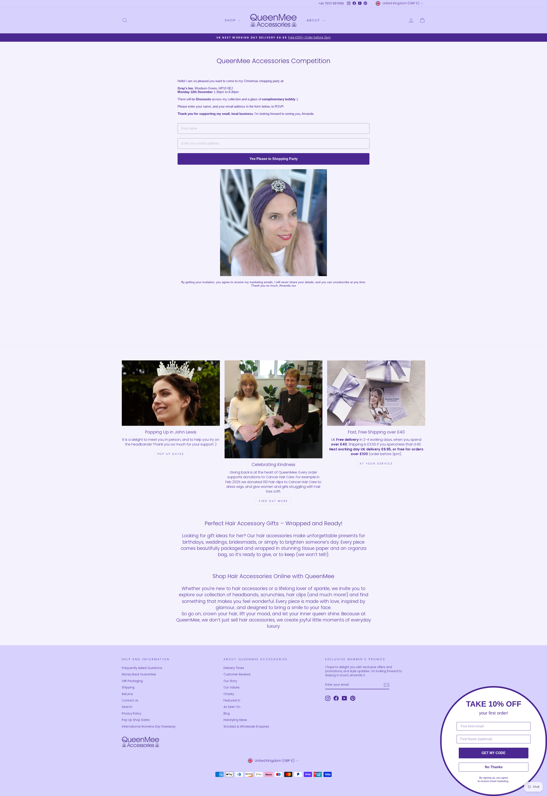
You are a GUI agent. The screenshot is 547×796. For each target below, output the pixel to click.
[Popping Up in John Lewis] (171, 393)
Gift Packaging (132, 681)
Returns (127, 694)
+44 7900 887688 (331, 3)
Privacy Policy (131, 714)
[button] (273, 222)
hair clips (296, 595)
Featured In (232, 700)
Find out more (273, 501)
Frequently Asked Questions (142, 668)
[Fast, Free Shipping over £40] (376, 393)
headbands (245, 595)
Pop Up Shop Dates (136, 720)
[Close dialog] (542, 690)
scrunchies (272, 595)
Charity (229, 694)
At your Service (376, 463)
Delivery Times (234, 668)
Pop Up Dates (170, 454)
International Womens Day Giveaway (148, 727)
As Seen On (232, 707)
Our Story (230, 681)
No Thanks (494, 767)
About (314, 20)
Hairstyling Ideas (235, 720)
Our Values (232, 687)
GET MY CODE (494, 753)
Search (127, 707)
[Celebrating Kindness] (274, 409)
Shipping (128, 687)
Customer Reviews (237, 674)
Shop (231, 20)
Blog (227, 714)
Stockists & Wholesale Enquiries (246, 727)
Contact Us (130, 700)
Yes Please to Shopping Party (274, 159)
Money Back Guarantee (139, 674)
